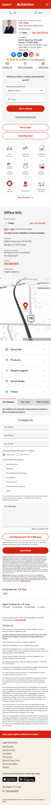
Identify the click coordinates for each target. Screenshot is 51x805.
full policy (33, 693)
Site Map (5, 767)
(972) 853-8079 (11, 263)
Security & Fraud (8, 750)
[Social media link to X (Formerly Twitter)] (25, 54)
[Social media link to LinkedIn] (19, 54)
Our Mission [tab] (8, 402)
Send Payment (25, 136)
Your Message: (10, 506)
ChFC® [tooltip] (5, 593)
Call (6, 229)
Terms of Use (7, 757)
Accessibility (7, 753)
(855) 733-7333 (25, 581)
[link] (25, 4)
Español (5, 4)
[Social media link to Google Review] (37, 54)
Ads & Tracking (7, 746)
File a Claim (25, 127)
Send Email (25, 550)
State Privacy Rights (9, 764)
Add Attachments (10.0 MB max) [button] (26, 537)
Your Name (8, 427)
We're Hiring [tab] (43, 402)
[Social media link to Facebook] (13, 54)
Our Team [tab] (25, 402)
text (12, 229)
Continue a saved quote (25, 117)
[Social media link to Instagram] (31, 54)
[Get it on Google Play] (27, 779)
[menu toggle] (47, 4)
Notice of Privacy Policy (11, 760)
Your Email (8, 444)
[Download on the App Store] (9, 779)
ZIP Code (12, 99)
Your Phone (9, 435)
